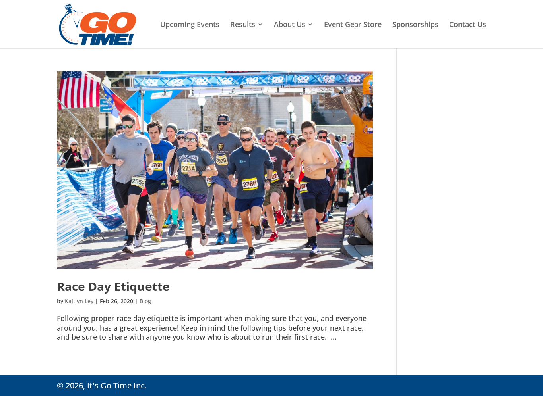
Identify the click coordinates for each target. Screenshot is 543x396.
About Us (289, 25)
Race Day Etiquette (113, 286)
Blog (145, 301)
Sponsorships (415, 25)
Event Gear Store (353, 25)
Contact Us (467, 25)
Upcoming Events (189, 25)
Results (242, 25)
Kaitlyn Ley (79, 301)
